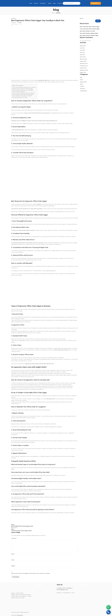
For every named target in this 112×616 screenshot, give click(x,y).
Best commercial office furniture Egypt (89, 26)
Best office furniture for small (87, 31)
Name (13, 554)
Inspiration (82, 88)
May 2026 (82, 52)
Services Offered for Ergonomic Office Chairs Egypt (23, 90)
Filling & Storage (38, 603)
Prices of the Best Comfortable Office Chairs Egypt (23, 94)
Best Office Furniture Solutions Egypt (89, 35)
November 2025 (84, 65)
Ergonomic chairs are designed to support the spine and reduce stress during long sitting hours (34, 120)
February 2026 (83, 59)
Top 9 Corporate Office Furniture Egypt (89, 28)
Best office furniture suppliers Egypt (89, 33)
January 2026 (83, 61)
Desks (81, 84)
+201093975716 (95, 3)
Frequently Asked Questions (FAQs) (20, 97)
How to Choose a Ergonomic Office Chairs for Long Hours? (24, 87)
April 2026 (82, 54)
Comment (14, 538)
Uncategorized (83, 90)
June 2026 (82, 50)
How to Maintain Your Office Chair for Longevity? (22, 95)
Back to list (14, 527)
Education (36, 600)
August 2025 (83, 72)
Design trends (83, 82)
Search (81, 18)
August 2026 (83, 45)
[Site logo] (14, 3)
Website (13, 565)
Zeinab (19, 22)
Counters (36, 595)
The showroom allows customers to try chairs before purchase (26, 208)
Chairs (81, 79)
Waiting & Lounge (38, 606)
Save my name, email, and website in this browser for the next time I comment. (30, 573)
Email (13, 560)
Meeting (36, 598)
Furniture (58, 12)
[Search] (79, 3)
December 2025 (83, 63)
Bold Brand (20, 615)
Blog (81, 77)
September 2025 (84, 70)
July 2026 (82, 48)
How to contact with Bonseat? (19, 91)
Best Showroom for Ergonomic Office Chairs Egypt (23, 88)
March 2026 (82, 56)
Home (53, 12)
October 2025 (83, 68)
